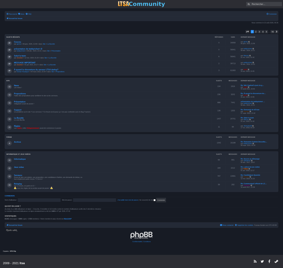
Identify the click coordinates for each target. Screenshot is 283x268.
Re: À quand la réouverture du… (253, 93)
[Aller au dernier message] (249, 42)
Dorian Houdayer (23, 71)
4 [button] (262, 31)
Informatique (20, 159)
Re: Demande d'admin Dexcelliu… (254, 142)
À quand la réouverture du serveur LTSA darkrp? (36, 70)
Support (17, 110)
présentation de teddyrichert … (253, 101)
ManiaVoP (67, 219)
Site (44, 44)
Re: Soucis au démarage (250, 159)
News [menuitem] (22, 14)
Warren (246, 55)
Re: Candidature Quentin (250, 175)
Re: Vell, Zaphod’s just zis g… (252, 85)
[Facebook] (269, 261)
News (16, 85)
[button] (247, 31)
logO (245, 69)
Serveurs (18, 175)
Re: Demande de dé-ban (250, 110)
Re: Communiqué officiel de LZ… (254, 183)
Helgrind (246, 185)
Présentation (55, 51)
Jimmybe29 (247, 126)
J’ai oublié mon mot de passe (127, 200)
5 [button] (266, 31)
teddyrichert (21, 51)
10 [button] (273, 31)
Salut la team (20, 56)
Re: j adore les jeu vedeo (250, 167)
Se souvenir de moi (146, 200)
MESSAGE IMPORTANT (25, 63)
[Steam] (276, 261)
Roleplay (18, 184)
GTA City (13, 251)
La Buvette (51, 44)
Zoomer (20, 58)
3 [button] (259, 31)
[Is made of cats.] (141, 4)
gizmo (19, 44)
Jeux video (19, 167)
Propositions (60, 71)
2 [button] (255, 31)
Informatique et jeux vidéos (18, 154)
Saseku (246, 111)
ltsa (22, 263)
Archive (17, 142)
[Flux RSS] (255, 261)
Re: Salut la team (247, 118)
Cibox (245, 169)
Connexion (10, 196)
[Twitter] (262, 261)
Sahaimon (247, 160)
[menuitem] (28, 14)
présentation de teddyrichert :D (28, 49)
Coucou (17, 42)
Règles (17, 126)
